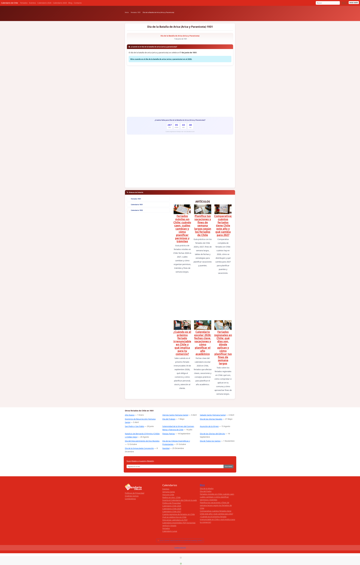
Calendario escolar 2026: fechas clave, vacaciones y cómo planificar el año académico (202, 343)
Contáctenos (130, 498)
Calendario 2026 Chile (180, 547)
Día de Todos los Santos (210, 441)
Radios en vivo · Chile (171, 497)
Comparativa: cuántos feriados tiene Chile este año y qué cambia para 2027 (223, 225)
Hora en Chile (168, 494)
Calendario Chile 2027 (171, 511)
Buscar (344, 3)
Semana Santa (168, 491)
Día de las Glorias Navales (211, 419)
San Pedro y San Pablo (134, 426)
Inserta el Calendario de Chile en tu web (179, 500)
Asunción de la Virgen (209, 426)
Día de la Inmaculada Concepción (139, 448)
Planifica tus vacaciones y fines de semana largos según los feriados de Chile (202, 225)
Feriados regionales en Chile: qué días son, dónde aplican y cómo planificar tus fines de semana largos (223, 347)
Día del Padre (205, 491)
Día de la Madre (206, 488)
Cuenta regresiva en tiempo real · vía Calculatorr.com (180, 131)
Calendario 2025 (60, 3)
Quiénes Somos (132, 496)
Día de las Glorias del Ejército (212, 433)
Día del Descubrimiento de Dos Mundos (142, 441)
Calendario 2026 (44, 3)
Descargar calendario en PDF (175, 520)
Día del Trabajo (168, 419)
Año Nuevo (129, 415)
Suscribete (228, 466)
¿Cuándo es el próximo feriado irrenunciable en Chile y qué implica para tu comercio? (182, 343)
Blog (70, 3)
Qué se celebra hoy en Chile (174, 517)
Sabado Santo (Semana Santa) (213, 415)
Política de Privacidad (171, 503)
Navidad (166, 448)
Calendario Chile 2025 (171, 506)
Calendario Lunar (169, 531)
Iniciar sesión (354, 2)
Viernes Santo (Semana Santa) (175, 415)
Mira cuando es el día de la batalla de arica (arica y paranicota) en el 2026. (161, 59)
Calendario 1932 (137, 210)
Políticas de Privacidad (134, 493)
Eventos (32, 3)
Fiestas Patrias (168, 433)
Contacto (78, 3)
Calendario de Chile (9, 3)
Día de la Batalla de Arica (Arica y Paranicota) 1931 (180, 26)
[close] (181, 558)
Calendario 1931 (137, 205)
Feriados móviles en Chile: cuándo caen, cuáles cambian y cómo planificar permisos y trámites (182, 228)
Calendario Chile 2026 (171, 508)
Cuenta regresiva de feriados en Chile (178, 514)
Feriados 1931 (136, 199)
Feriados (24, 3)
